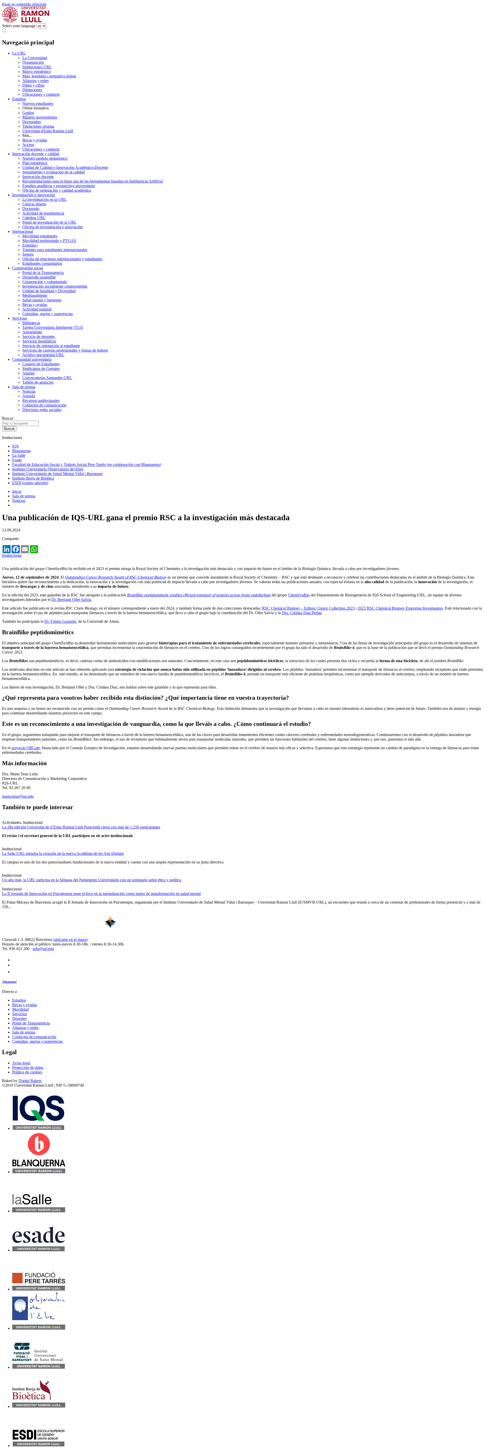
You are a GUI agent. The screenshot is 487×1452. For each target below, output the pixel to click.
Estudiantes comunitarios (42, 263)
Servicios (19, 318)
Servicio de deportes (38, 336)
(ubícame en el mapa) (70, 939)
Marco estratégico (36, 71)
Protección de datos (27, 1067)
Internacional (22, 231)
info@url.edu (43, 949)
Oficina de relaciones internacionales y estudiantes (62, 259)
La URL (19, 53)
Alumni (28, 373)
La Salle (18, 455)
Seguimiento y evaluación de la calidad (53, 172)
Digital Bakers (30, 1081)
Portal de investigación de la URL (49, 222)
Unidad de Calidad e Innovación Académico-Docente (65, 167)
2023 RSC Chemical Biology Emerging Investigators (400, 608)
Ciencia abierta (34, 204)
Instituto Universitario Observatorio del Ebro (47, 469)
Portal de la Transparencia (43, 272)
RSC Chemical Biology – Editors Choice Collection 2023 (308, 608)
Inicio (16, 491)
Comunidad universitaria (31, 359)
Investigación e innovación (33, 195)
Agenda (28, 396)
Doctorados (31, 122)
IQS (15, 446)
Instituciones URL (37, 67)
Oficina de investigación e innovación (52, 227)
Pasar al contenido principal (24, 4)
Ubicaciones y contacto (41, 94)
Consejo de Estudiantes (41, 364)
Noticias (29, 391)
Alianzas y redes (35, 80)
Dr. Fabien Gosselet (60, 621)
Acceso (28, 144)
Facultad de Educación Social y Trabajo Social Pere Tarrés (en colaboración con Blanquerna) (86, 464)
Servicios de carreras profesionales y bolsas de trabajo (65, 350)
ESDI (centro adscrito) (30, 483)
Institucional (12, 555)
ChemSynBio (299, 595)
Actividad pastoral (36, 309)
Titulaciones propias (38, 126)
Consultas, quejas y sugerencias (47, 314)
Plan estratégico (34, 163)
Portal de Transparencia (31, 1023)
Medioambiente (34, 295)
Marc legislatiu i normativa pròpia (49, 76)
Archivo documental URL (43, 355)
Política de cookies (27, 1072)
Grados (28, 112)
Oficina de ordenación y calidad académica (56, 190)
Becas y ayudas (34, 140)
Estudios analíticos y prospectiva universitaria (58, 186)
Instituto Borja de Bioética (33, 478)
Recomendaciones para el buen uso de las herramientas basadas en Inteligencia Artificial (92, 181)
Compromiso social (27, 268)
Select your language (19, 26)
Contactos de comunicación (44, 405)
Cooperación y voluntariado (44, 282)
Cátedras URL (34, 218)
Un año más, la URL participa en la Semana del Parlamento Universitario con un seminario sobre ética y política (91, 880)
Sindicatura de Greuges (41, 368)
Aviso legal (21, 1063)
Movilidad (20, 1009)
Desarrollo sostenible (39, 277)
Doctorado (30, 208)
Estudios (19, 99)
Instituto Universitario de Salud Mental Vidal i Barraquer (57, 473)
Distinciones (32, 90)
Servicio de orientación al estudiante (51, 346)
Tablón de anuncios (38, 382)
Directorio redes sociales (41, 409)
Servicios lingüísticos (39, 341)
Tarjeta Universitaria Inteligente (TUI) (52, 327)
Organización (33, 62)
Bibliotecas (31, 323)
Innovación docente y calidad (35, 154)
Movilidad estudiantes (39, 236)
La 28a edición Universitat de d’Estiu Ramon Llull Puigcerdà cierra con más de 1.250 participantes (81, 827)
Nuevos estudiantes (37, 103)
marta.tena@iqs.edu (18, 796)
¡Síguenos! (9, 982)
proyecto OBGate (25, 748)
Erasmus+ (30, 245)
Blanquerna (21, 451)
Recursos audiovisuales (41, 400)
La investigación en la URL (44, 199)
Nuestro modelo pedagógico (44, 158)
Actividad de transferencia (43, 213)
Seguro (28, 254)
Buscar (7, 418)
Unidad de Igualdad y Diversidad (49, 291)
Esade (17, 460)
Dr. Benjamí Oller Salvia (71, 599)
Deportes (19, 1018)
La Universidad (34, 58)
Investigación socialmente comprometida (54, 286)
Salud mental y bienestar (41, 300)
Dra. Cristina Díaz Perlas (302, 613)
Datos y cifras (33, 85)
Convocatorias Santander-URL (47, 378)
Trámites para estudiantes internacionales (54, 250)
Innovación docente (38, 176)
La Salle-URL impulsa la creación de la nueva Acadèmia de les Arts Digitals (63, 853)
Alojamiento (32, 332)
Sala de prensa (23, 387)
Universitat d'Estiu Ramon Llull (47, 131)
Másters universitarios (39, 117)
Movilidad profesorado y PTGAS (49, 240)
